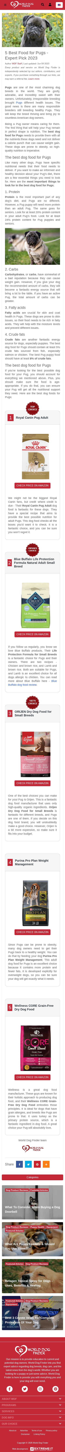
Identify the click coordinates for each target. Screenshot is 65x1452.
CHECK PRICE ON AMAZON (32, 485)
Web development (20, 1449)
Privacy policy (51, 1431)
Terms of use (37, 1431)
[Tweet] (28, 1164)
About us (12, 1431)
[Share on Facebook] (19, 1164)
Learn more (33, 79)
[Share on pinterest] (37, 1164)
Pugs (19, 102)
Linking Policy (39, 1434)
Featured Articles (39, 1190)
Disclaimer (25, 1434)
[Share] (46, 1164)
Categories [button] (32, 1177)
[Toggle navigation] (5, 5)
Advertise (24, 1431)
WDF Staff (17, 63)
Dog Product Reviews (17, 1190)
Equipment (52, 1227)
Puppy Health (37, 1227)
